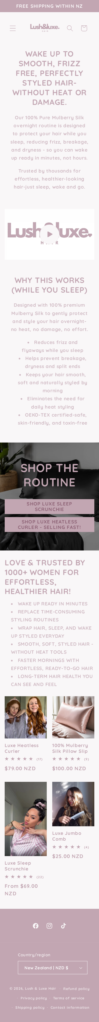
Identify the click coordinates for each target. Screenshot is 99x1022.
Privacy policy (34, 998)
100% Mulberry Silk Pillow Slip (70, 748)
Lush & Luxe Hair (40, 988)
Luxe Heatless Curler (22, 748)
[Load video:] (49, 234)
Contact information (70, 1007)
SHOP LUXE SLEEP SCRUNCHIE (49, 506)
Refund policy (76, 988)
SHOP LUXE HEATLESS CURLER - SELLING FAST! (49, 524)
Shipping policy (29, 1007)
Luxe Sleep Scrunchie (18, 866)
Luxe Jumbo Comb (66, 836)
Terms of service (68, 998)
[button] (13, 28)
